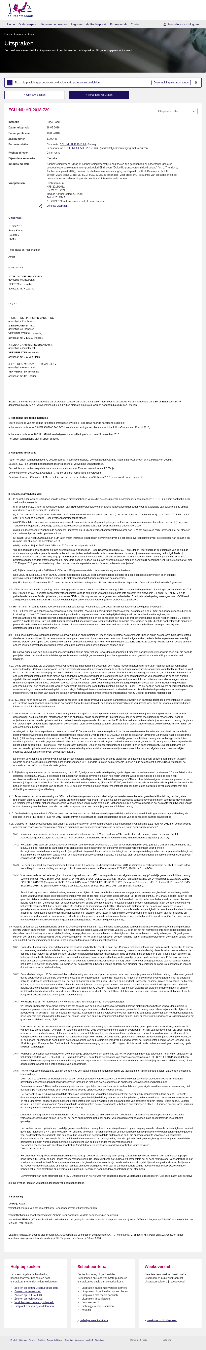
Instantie (13, 121)
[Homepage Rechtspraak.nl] (18, 9)
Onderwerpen (27, 24)
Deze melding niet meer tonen (171, 82)
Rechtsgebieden (18, 152)
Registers (77, 24)
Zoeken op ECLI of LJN (28, 1295)
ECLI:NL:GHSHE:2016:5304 (82, 148)
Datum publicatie (19, 133)
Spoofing (69, 1340)
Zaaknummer (16, 138)
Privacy (32, 1340)
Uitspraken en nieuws (53, 24)
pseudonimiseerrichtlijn (86, 82)
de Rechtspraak (96, 24)
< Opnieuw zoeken (34, 94)
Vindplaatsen (16, 183)
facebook (180, 1340)
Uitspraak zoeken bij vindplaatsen (34, 1306)
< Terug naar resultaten (98, 94)
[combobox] (176, 111)
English (13, 1340)
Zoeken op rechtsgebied (28, 1298)
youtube (195, 1340)
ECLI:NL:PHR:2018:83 (73, 144)
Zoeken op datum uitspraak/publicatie (36, 1287)
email (156, 1340)
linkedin (190, 1340)
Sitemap (23, 1340)
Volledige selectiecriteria (94, 1320)
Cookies (41, 1340)
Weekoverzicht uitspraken (162, 1320)
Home (11, 24)
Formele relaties (18, 144)
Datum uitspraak (18, 127)
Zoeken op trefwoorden (27, 1291)
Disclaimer (99, 1340)
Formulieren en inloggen (183, 24)
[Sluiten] (196, 83)
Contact (136, 24)
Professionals (118, 24)
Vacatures (79, 1340)
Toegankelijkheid (55, 1340)
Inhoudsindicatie (18, 163)
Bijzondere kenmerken (22, 158)
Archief (89, 1340)
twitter (174, 1340)
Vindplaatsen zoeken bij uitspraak (34, 1302)
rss (150, 1340)
